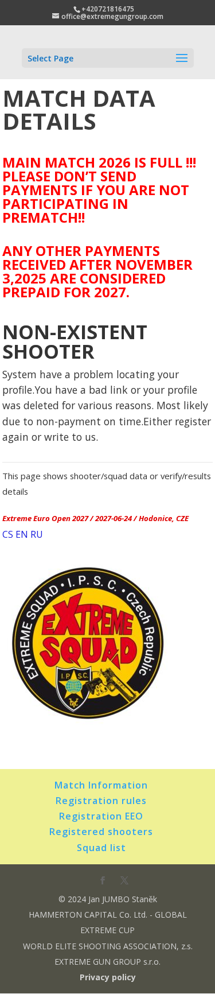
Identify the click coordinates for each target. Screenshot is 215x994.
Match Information (101, 785)
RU (36, 534)
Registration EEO (101, 816)
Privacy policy (108, 977)
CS (7, 534)
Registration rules (101, 800)
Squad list (101, 847)
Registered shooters (101, 831)
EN (21, 534)
